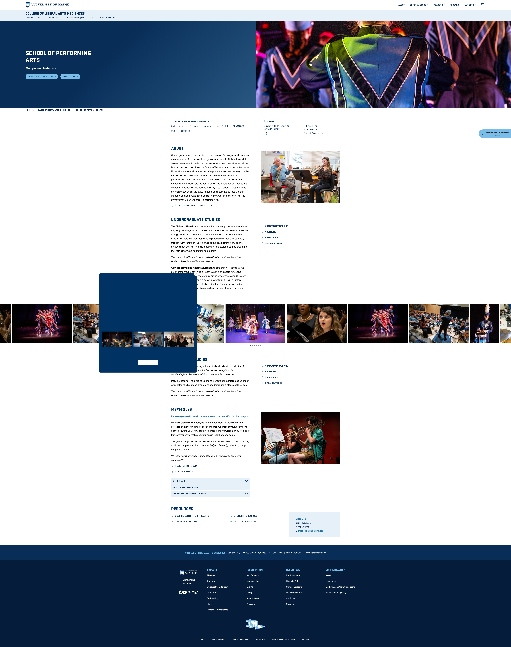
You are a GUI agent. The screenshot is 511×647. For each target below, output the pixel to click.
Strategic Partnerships (217, 609)
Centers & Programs (76, 17)
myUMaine (291, 598)
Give (93, 17)
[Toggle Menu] (481, 4)
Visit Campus (253, 575)
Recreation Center (255, 598)
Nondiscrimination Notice (241, 639)
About (401, 4)
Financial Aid (292, 580)
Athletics (470, 4)
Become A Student (419, 4)
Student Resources (218, 639)
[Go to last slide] (2, 323)
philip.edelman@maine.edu (310, 530)
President (251, 603)
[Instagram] (265, 133)
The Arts (211, 575)
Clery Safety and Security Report (283, 639)
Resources (54, 17)
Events (250, 586)
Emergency (331, 580)
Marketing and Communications (340, 586)
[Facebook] (181, 592)
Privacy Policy (261, 639)
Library (210, 603)
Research (455, 4)
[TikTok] (197, 592)
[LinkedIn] (193, 592)
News (328, 575)
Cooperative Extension (217, 586)
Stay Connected (107, 17)
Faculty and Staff (294, 592)
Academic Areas (33, 17)
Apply (203, 639)
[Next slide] (509, 323)
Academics (439, 4)
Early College (213, 598)
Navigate (290, 603)
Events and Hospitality (336, 592)
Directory (211, 592)
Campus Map (253, 580)
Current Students (294, 586)
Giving (249, 592)
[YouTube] (185, 592)
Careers (211, 580)
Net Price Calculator (295, 575)
